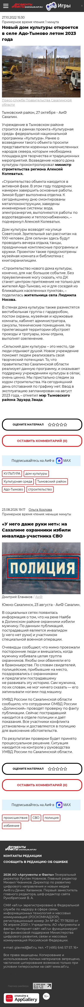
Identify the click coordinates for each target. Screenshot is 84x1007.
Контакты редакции (22, 856)
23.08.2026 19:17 (13, 510)
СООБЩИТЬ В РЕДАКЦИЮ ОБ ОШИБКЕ (35, 862)
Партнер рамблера (18, 986)
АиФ (38, 597)
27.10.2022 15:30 (13, 17)
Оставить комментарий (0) (42, 441)
